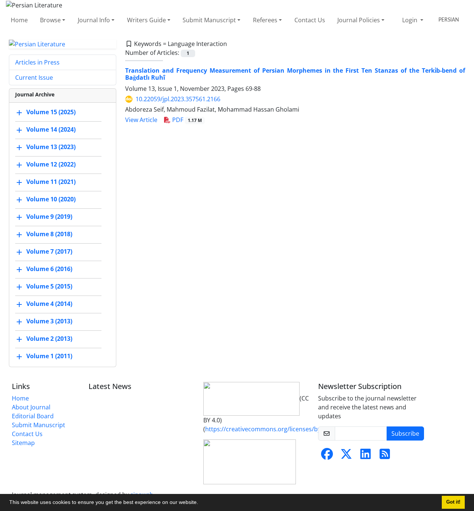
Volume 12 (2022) (51, 165)
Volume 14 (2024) (51, 130)
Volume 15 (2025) (51, 112)
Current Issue (34, 77)
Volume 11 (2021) (51, 182)
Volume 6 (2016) (49, 269)
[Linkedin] (365, 456)
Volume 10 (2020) (51, 199)
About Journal (31, 407)
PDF (186, 120)
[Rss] (385, 456)
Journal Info (94, 20)
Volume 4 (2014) (49, 304)
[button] (201, 503)
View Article (141, 120)
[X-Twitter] (346, 456)
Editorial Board (33, 416)
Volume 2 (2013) (49, 339)
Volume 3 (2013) (49, 321)
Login (410, 20)
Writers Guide (146, 20)
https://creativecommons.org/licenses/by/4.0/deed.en (280, 429)
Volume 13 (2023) (51, 147)
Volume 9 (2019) (49, 217)
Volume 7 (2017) (49, 252)
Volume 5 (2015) (49, 287)
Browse (50, 20)
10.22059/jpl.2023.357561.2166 (178, 99)
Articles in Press (37, 62)
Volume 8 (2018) (49, 234)
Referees (265, 20)
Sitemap (23, 443)
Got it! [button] (453, 502)
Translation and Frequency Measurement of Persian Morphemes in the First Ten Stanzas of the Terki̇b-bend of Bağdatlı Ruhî (295, 74)
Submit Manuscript (209, 20)
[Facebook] (327, 456)
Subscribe (405, 433)
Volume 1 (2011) (49, 356)
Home (19, 20)
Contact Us (309, 20)
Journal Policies (358, 20)
